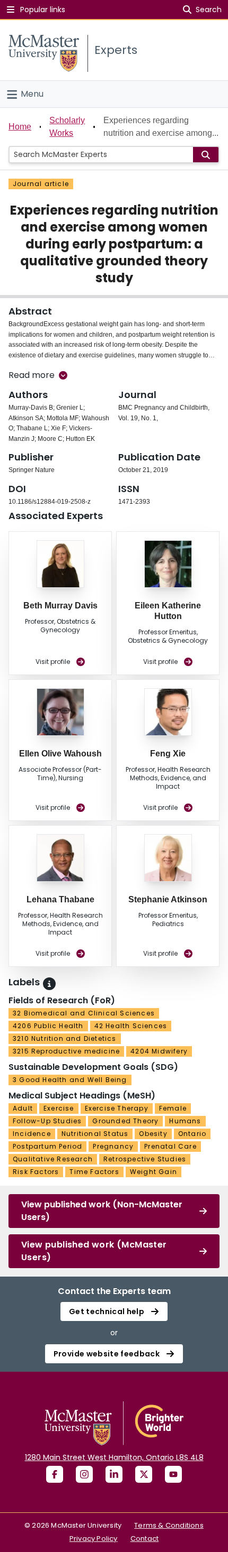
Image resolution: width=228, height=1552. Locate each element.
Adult (23, 1108)
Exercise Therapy (116, 1108)
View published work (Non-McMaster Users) (101, 1210)
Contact (144, 1538)
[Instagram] (84, 1474)
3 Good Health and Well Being (70, 1079)
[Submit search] (205, 154)
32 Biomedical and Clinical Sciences (84, 1013)
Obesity (153, 1133)
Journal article (41, 183)
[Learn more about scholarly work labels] (49, 983)
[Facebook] (54, 1474)
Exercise (58, 1108)
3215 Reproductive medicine (66, 1051)
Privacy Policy (93, 1538)
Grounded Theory (125, 1120)
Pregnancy (113, 1146)
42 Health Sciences (131, 1025)
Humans (185, 1120)
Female (173, 1108)
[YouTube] (173, 1474)
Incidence (32, 1133)
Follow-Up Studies (47, 1120)
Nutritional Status (95, 1133)
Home (19, 126)
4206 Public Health (48, 1025)
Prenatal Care (170, 1146)
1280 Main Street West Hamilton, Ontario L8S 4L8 (114, 1457)
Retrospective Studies (144, 1158)
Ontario (192, 1133)
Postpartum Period (47, 1146)
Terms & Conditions (169, 1525)
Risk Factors (36, 1171)
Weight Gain (153, 1171)
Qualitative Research (53, 1158)
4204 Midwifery (159, 1051)
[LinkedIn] (114, 1474)
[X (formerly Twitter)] (143, 1474)
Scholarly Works (67, 126)
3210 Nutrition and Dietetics (65, 1038)
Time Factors (94, 1171)
